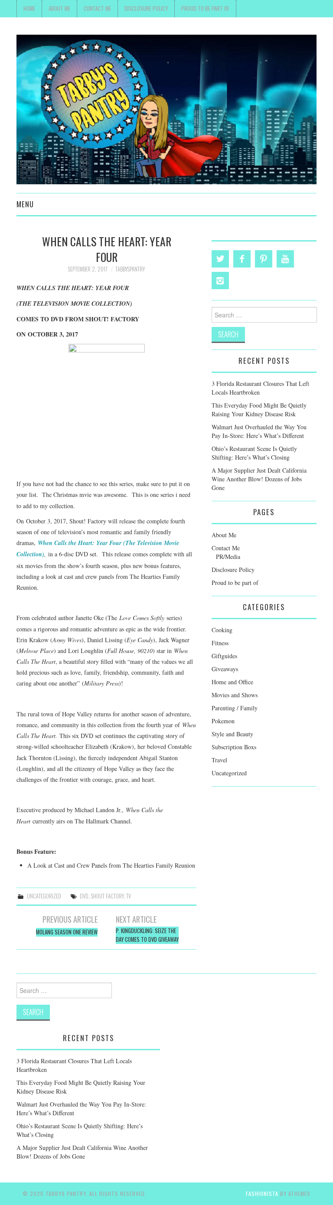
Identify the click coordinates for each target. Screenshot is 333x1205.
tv (128, 896)
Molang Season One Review (67, 932)
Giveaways (225, 669)
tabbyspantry (130, 269)
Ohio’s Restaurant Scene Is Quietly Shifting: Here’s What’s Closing (254, 452)
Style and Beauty (232, 734)
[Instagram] (220, 280)
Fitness (220, 643)
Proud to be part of (205, 8)
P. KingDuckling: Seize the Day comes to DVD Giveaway (147, 935)
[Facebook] (242, 259)
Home (29, 8)
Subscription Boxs (234, 747)
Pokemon (223, 721)
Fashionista (262, 1193)
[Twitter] (220, 259)
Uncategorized (44, 896)
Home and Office (232, 682)
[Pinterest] (263, 259)
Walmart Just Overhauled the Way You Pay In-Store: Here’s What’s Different (259, 431)
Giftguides (224, 656)
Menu (25, 204)
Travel (219, 760)
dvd (84, 896)
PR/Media (228, 556)
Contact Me (97, 8)
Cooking (222, 630)
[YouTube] (285, 259)
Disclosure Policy (146, 8)
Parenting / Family (235, 708)
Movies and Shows (235, 695)
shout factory (107, 896)
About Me (59, 8)
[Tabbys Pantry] (166, 108)
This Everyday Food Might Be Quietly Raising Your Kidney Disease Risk (259, 409)
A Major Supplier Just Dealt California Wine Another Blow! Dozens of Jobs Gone (259, 479)
